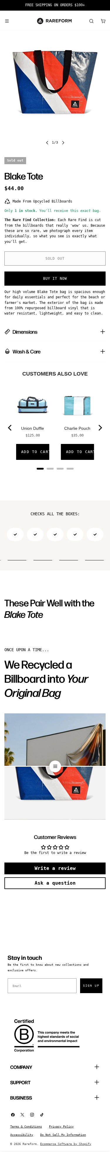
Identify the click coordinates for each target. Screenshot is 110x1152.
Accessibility (21, 1134)
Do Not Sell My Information (63, 1134)
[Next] (100, 428)
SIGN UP (91, 985)
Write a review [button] (55, 868)
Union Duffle (32, 428)
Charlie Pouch (77, 428)
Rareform (30, 1144)
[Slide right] (63, 142)
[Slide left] (47, 142)
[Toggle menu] (7, 21)
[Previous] (10, 428)
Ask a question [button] (55, 883)
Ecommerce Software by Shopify (65, 1144)
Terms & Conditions (26, 1126)
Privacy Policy (61, 1126)
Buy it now (55, 279)
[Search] (91, 21)
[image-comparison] (55, 766)
